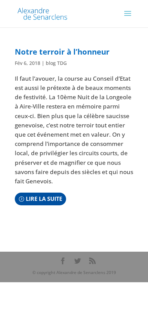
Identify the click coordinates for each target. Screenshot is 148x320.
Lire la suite (44, 199)
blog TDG (56, 63)
